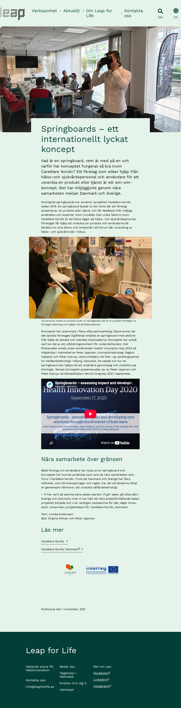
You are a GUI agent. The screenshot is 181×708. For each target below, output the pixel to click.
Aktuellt (71, 10)
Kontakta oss (133, 13)
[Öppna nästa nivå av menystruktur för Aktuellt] (83, 11)
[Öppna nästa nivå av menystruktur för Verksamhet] (60, 11)
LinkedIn (101, 679)
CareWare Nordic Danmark (59, 549)
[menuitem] (47, 13)
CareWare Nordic (53, 541)
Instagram (102, 686)
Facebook (101, 673)
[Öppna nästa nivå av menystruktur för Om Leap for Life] (121, 13)
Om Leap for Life (99, 13)
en (176, 17)
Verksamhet (44, 10)
